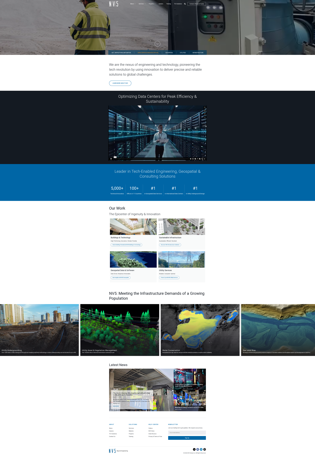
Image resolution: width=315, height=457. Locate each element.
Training (168, 4)
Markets (131, 431)
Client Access (152, 434)
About (132, 4)
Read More (116, 406)
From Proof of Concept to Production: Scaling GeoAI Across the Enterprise (189, 385)
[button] (185, 3)
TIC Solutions (178, 4)
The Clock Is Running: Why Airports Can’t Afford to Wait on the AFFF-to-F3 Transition (131, 394)
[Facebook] (197, 449)
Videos (150, 428)
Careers (161, 4)
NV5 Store (151, 431)
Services (141, 4)
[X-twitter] (194, 449)
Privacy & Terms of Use (155, 436)
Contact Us (112, 436)
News (110, 428)
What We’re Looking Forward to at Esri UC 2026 (189, 407)
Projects (151, 4)
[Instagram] (204, 449)
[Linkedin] (201, 449)
